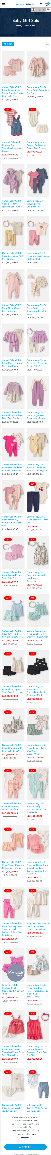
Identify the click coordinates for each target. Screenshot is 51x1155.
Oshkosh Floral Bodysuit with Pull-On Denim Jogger (37, 1108)
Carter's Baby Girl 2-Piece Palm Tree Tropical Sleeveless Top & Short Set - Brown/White (37, 991)
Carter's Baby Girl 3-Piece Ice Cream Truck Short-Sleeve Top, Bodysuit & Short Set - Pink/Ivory (37, 868)
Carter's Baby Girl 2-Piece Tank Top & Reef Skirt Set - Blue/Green (12, 634)
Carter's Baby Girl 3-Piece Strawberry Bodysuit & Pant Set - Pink (12, 521)
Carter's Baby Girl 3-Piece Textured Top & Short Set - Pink (12, 575)
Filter (9, 44)
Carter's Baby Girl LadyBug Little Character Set (35, 203)
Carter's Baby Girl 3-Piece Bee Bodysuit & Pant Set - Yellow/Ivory (37, 467)
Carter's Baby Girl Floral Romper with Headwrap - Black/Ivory (36, 577)
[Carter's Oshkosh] (25, 4)
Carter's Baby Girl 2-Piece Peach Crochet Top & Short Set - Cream (12, 1109)
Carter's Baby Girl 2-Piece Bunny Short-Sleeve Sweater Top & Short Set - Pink (12, 92)
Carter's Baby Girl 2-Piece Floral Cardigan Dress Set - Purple (12, 415)
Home (18, 25)
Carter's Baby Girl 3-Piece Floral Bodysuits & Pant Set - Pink (12, 806)
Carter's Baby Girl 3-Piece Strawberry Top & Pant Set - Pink (38, 256)
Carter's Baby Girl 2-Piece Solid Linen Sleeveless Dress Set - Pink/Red (37, 1051)
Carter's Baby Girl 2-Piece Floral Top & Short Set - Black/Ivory (12, 689)
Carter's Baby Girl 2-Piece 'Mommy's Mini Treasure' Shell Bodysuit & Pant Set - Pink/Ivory (12, 929)
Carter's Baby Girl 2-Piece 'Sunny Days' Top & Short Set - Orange (13, 865)
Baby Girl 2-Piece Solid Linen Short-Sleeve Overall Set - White (38, 926)
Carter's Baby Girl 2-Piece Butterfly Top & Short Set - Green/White (36, 749)
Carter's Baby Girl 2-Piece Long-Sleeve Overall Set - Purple (36, 415)
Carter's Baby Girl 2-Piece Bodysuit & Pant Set (37, 519)
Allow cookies (25, 1147)
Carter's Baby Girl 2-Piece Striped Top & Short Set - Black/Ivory (12, 748)
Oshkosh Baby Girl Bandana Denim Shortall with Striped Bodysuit (12, 147)
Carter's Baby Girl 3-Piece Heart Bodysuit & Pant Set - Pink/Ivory (13, 467)
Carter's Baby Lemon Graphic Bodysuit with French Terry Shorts (37, 145)
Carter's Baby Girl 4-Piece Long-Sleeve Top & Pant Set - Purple (37, 363)
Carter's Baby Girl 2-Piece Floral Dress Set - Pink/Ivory (38, 90)
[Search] (41, 4)
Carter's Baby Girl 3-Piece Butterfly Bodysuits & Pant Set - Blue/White (37, 808)
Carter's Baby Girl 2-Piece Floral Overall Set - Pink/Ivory (11, 308)
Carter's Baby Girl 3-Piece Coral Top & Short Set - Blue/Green (37, 634)
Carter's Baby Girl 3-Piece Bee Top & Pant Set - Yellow (12, 256)
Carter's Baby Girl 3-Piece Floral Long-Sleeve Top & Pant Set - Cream (38, 310)
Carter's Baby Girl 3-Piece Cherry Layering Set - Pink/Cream (12, 363)
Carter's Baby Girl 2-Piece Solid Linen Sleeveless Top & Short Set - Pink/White (13, 1051)
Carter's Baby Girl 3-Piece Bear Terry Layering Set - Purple (12, 203)
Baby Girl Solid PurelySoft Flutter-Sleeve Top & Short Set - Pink (13, 989)
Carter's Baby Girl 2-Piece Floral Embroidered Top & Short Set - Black (36, 691)
